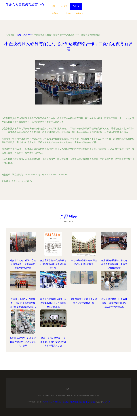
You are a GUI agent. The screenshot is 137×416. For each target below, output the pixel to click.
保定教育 (66, 402)
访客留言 (79, 13)
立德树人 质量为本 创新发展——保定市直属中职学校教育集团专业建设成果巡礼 (23, 303)
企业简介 (63, 6)
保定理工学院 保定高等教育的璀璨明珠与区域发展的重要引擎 (53, 264)
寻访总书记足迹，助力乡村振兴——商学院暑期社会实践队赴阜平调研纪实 (114, 303)
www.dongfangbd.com (52, 402)
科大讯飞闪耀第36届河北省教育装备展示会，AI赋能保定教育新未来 (53, 303)
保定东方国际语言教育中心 (79, 402)
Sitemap (106, 402)
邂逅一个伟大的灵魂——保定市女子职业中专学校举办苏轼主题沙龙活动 (53, 342)
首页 (53, 6)
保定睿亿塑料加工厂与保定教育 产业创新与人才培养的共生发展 (23, 342)
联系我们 (55, 13)
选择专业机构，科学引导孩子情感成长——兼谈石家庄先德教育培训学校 (23, 264)
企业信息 (67, 13)
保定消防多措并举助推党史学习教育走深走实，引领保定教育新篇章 (114, 264)
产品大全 (76, 6)
